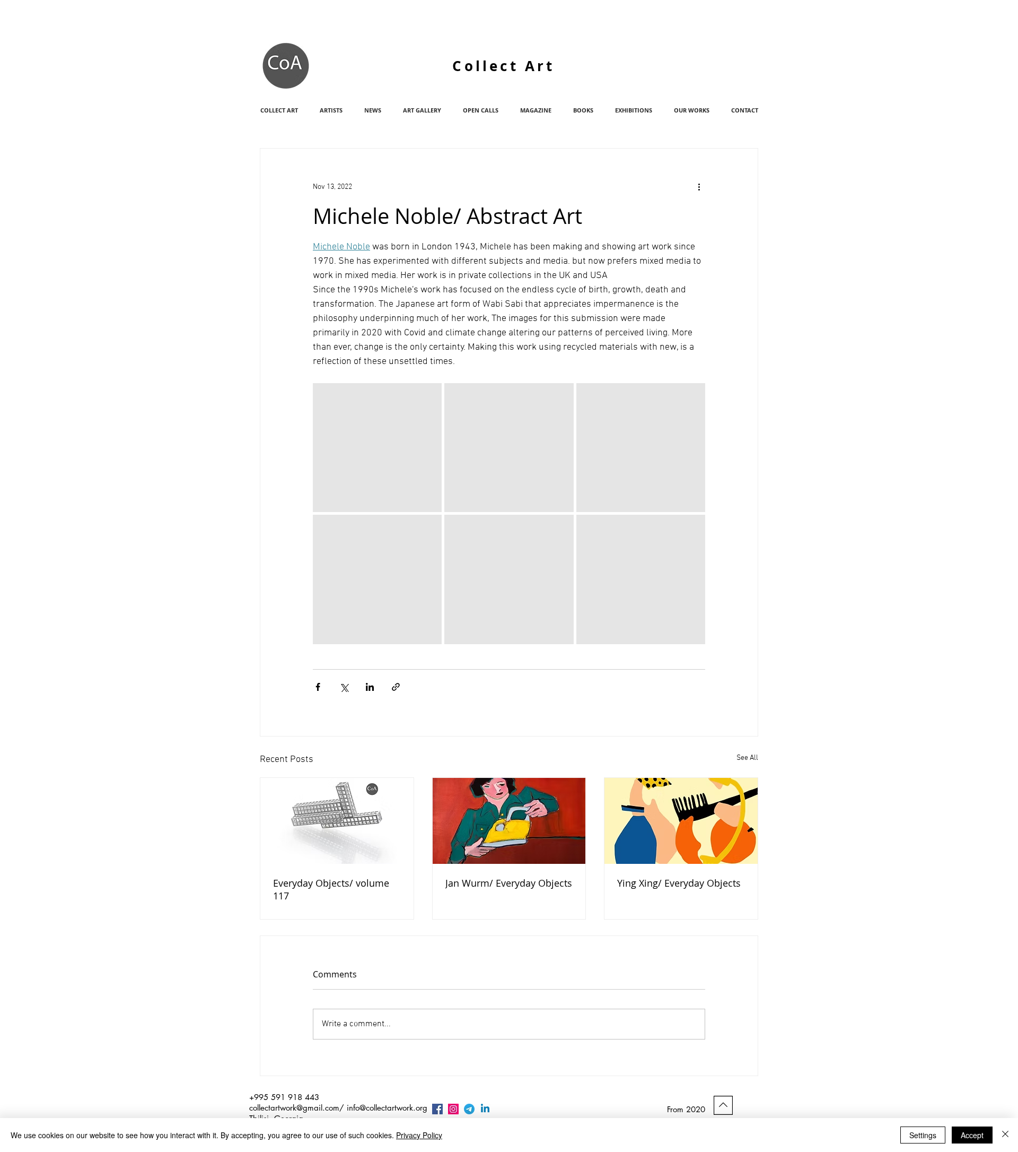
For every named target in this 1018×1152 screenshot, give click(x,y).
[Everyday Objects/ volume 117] (337, 821)
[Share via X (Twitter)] (344, 687)
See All (747, 758)
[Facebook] (437, 1109)
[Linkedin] (485, 1109)
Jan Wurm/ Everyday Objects (508, 883)
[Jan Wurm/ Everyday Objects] (509, 821)
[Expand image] (377, 447)
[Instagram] (453, 1109)
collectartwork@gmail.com (294, 1108)
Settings (922, 1135)
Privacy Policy (419, 1135)
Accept (972, 1135)
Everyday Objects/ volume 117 (331, 889)
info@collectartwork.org (387, 1108)
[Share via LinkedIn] (370, 687)
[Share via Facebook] (318, 687)
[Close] (1005, 1135)
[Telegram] (469, 1109)
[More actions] (698, 186)
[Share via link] (396, 687)
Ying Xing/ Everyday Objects (679, 883)
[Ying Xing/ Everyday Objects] (681, 821)
